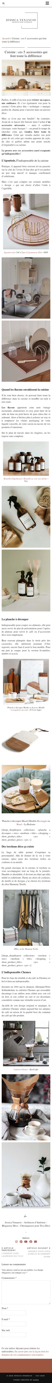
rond (26, 710)
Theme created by (26, 1380)
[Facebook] (30, 1242)
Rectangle (42, 821)
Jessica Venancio (23, 1376)
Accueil (6, 38)
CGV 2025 (40, 1376)
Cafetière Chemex (20, 1069)
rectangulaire (16, 710)
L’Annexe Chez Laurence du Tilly (12, 1252)
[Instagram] (16, 1242)
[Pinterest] (21, 1242)
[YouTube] (25, 1242)
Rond (19, 824)
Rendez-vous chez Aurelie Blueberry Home (38, 1252)
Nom (5, 1308)
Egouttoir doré (10, 252)
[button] (48, 3)
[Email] (35, 1242)
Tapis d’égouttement (29, 252)
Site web (6, 1330)
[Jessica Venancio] (26, 21)
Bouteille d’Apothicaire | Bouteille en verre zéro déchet (25, 478)
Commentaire (9, 1277)
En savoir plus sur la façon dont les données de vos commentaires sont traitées (25, 1353)
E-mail (6, 1319)
